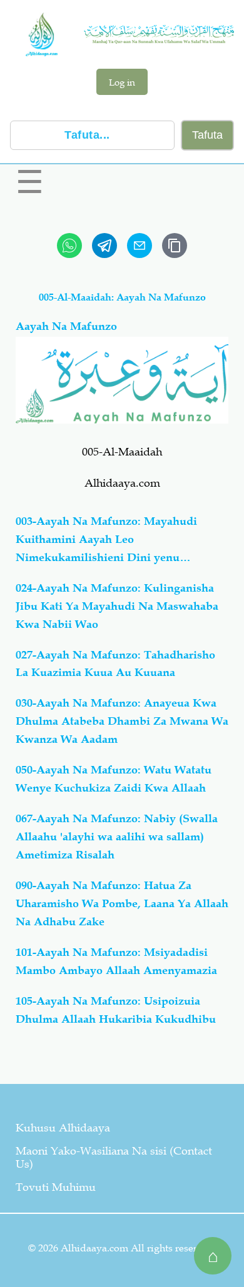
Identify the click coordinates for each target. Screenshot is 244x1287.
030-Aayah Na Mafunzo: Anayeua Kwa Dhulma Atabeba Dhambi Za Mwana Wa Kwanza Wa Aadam (122, 721)
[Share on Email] (139, 245)
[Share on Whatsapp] (69, 245)
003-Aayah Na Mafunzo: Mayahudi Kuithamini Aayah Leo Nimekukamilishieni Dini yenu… (106, 539)
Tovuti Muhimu (56, 1187)
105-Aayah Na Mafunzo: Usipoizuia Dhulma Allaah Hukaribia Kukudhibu (116, 1010)
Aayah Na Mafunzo (66, 326)
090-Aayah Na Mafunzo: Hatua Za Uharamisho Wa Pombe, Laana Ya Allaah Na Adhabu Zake (122, 903)
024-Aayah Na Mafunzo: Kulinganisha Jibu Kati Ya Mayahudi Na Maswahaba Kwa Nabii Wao (117, 606)
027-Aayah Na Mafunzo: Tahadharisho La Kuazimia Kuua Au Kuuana (115, 664)
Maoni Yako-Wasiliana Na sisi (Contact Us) (114, 1157)
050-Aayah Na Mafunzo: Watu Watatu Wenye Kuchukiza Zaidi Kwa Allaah (113, 779)
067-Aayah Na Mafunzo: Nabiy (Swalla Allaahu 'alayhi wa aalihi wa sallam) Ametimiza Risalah (117, 837)
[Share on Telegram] (104, 245)
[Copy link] (174, 245)
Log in (122, 82)
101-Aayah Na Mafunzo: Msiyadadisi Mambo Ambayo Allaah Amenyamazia (116, 961)
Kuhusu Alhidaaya (63, 1128)
